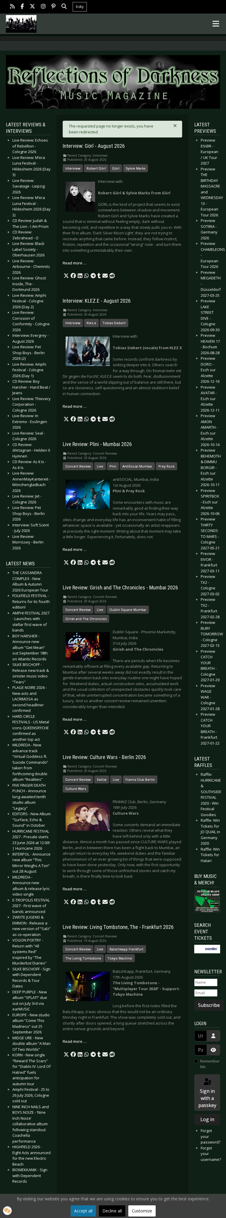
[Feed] (12, 7)
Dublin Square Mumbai (127, 609)
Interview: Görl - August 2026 (94, 146)
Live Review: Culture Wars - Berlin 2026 (104, 757)
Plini (112, 466)
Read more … (75, 263)
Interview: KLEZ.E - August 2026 (97, 301)
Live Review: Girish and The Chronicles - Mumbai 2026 (120, 587)
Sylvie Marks (135, 168)
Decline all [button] (112, 1211)
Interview (72, 168)
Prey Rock (166, 466)
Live (100, 466)
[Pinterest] (53, 7)
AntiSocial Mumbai (137, 466)
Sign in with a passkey (207, 1098)
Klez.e (91, 323)
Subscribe (209, 1005)
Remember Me (210, 1064)
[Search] (64, 7)
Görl (115, 168)
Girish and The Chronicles (86, 619)
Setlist (102, 779)
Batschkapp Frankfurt (126, 949)
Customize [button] (142, 1211)
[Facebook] (22, 7)
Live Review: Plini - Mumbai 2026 (97, 444)
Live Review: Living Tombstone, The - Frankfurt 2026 (118, 927)
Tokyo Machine (119, 958)
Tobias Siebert (114, 323)
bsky (80, 6)
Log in (207, 1119)
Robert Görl (96, 168)
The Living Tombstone (83, 958)
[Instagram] (43, 7)
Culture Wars (75, 788)
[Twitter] (32, 7)
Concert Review (78, 466)
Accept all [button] (83, 1211)
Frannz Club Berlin (140, 779)
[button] (66, 276)
